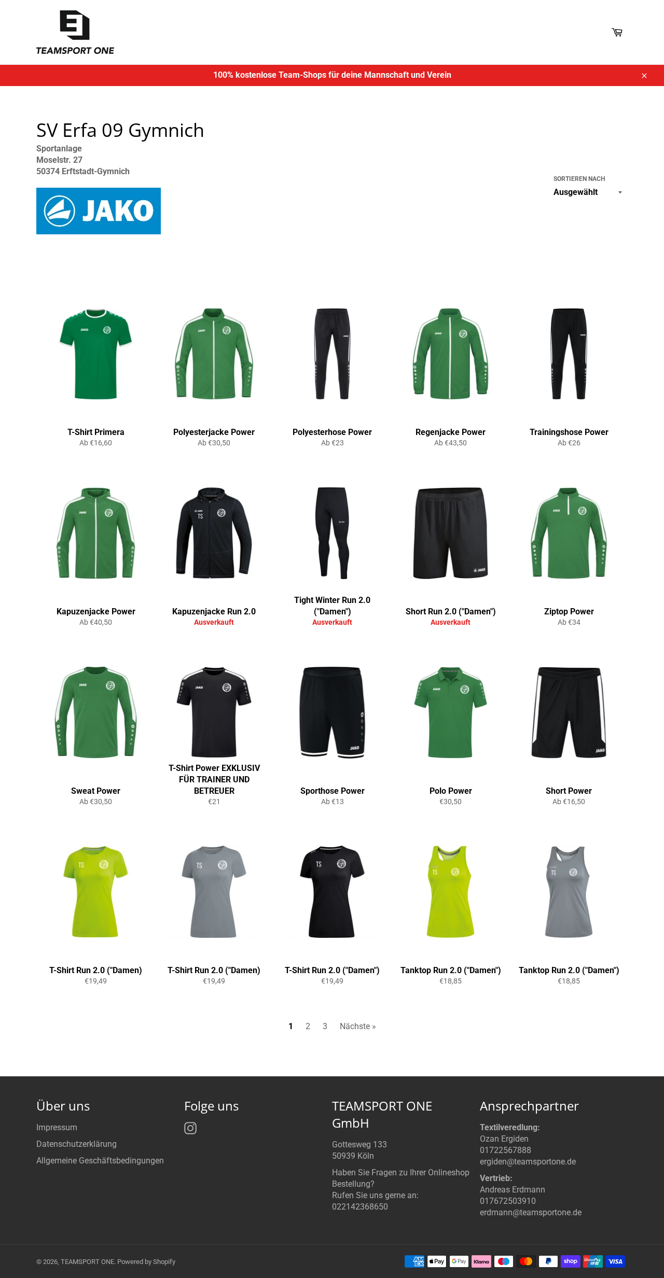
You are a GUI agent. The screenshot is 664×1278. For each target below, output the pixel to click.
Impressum (56, 1127)
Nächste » (358, 1026)
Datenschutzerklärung (76, 1144)
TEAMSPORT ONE (87, 1262)
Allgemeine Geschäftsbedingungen (100, 1160)
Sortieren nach (579, 178)
